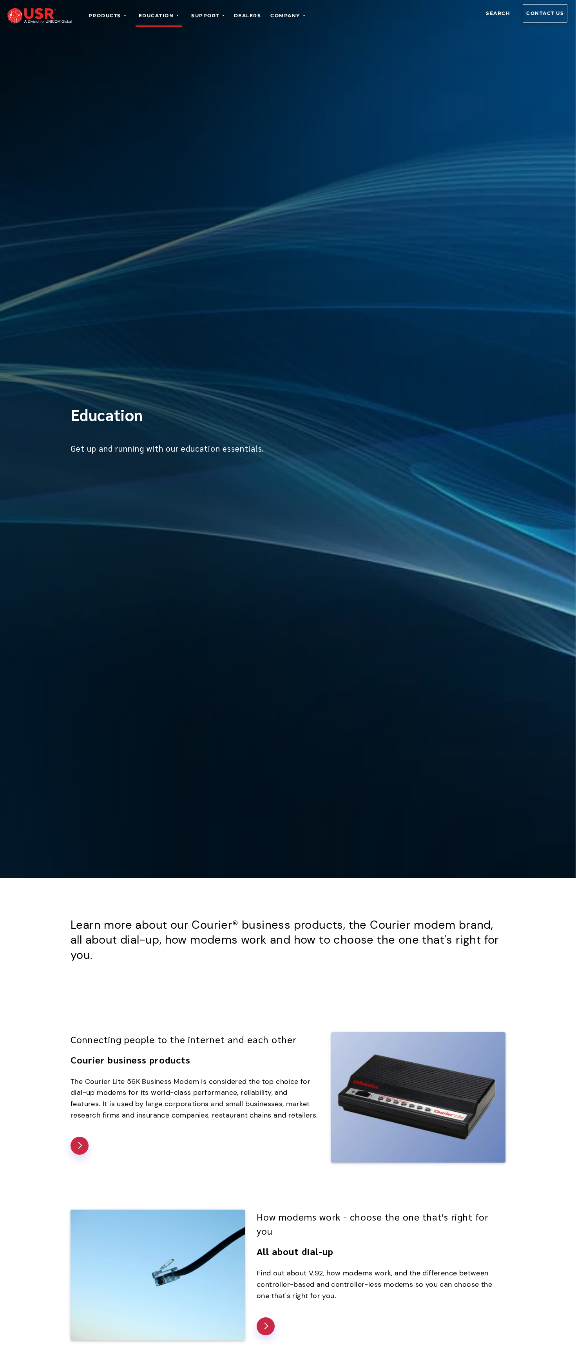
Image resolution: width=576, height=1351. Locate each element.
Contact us (545, 13)
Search (498, 13)
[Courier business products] (80, 1146)
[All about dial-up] (266, 1326)
